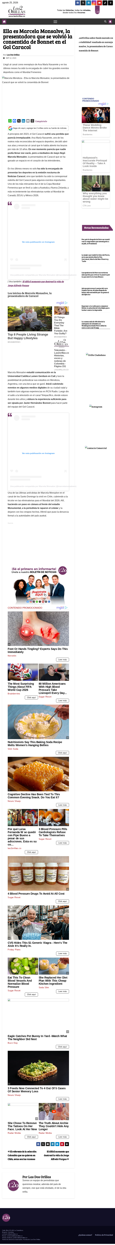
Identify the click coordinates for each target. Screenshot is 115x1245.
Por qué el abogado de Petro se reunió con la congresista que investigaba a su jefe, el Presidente (96, 241)
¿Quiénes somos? (85, 1235)
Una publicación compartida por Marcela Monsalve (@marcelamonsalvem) (43, 275)
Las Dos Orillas (13, 55)
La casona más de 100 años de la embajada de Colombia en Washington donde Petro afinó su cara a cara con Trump (94, 324)
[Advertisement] (38, 544)
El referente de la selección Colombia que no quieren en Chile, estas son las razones (22, 1155)
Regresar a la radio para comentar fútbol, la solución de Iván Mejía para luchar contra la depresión (96, 308)
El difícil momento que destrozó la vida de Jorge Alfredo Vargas (56, 1155)
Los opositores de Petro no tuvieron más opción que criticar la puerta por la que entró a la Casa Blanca (96, 274)
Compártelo (41, 121)
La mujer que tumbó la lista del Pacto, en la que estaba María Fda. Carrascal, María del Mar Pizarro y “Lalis (96, 258)
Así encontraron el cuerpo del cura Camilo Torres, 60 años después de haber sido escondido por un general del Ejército (95, 291)
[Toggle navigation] (55, 21)
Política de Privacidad (104, 1235)
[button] (105, 21)
